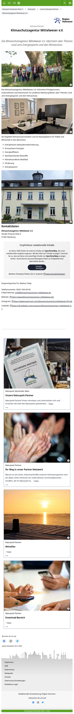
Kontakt (8, 677)
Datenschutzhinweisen (55, 274)
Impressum (9, 662)
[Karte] (9, 3)
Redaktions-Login (11, 684)
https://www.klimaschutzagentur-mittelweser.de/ (32, 297)
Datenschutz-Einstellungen (15, 680)
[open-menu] (70, 3)
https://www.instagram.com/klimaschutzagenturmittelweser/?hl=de (42, 301)
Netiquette (9, 673)
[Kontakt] (14, 3)
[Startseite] (4, 3)
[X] (17, 641)
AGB (6, 666)
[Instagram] (11, 641)
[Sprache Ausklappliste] (18, 3)
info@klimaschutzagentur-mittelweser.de (33, 292)
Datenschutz (9, 669)
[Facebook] (4, 641)
